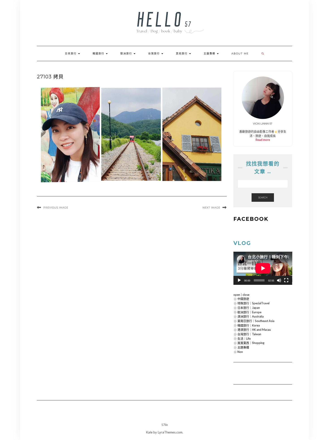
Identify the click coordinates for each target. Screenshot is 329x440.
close (246, 294)
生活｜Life (244, 338)
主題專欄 (210, 53)
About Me (240, 53)
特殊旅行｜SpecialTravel (253, 303)
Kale (149, 432)
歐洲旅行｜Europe (249, 312)
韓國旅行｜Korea (248, 325)
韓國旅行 (99, 53)
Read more (263, 140)
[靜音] (279, 280)
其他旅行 (182, 53)
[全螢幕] (286, 280)
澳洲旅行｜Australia (250, 316)
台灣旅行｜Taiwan (249, 334)
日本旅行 (71, 53)
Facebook (250, 219)
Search (262, 197)
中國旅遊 (243, 298)
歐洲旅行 (126, 53)
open (236, 294)
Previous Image (55, 207)
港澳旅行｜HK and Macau (254, 329)
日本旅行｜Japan (248, 307)
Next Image (211, 207)
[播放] (239, 280)
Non (240, 352)
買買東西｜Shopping (250, 343)
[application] (262, 268)
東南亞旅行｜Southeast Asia (255, 321)
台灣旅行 (154, 53)
